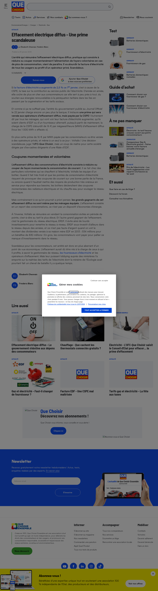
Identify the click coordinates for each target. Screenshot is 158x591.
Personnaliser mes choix (97, 304)
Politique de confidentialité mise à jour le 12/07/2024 (66, 304)
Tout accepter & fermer (97, 310)
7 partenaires (73, 292)
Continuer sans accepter (99, 281)
